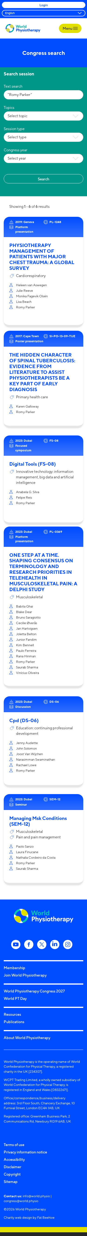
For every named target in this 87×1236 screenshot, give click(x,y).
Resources (12, 1014)
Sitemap (11, 1181)
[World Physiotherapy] (23, 28)
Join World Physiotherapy (25, 975)
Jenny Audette (27, 743)
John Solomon (26, 748)
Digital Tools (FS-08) (32, 464)
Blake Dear (24, 612)
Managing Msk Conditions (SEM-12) (38, 821)
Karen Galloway (27, 406)
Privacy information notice (25, 1152)
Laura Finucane (27, 852)
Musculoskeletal (29, 597)
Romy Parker (25, 307)
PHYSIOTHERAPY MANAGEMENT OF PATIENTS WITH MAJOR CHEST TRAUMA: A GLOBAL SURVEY (41, 256)
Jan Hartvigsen (27, 628)
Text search (13, 86)
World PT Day (15, 998)
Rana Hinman (26, 656)
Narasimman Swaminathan (35, 759)
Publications (14, 1021)
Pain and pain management (38, 837)
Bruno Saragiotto (28, 617)
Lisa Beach (24, 302)
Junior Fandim (26, 639)
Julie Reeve (24, 290)
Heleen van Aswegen (31, 285)
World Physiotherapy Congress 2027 (34, 991)
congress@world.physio (21, 1201)
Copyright (12, 1174)
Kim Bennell (25, 645)
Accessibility (14, 1159)
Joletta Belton (26, 634)
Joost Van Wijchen (29, 754)
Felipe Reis (24, 497)
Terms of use (14, 1144)
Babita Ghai (24, 606)
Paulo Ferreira (26, 650)
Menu (68, 28)
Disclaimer (12, 1167)
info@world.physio (36, 1196)
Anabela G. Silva (27, 492)
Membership (14, 967)
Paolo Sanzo (25, 846)
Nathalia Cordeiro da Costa (35, 857)
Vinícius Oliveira (27, 673)
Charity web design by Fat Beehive (29, 1217)
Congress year (15, 150)
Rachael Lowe (26, 765)
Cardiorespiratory (31, 276)
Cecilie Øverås (26, 623)
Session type (14, 129)
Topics (9, 107)
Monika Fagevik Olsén (32, 296)
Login (43, 5)
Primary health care (32, 397)
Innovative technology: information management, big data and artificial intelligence (45, 477)
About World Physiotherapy (27, 1037)
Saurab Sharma (27, 667)
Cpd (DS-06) (24, 720)
